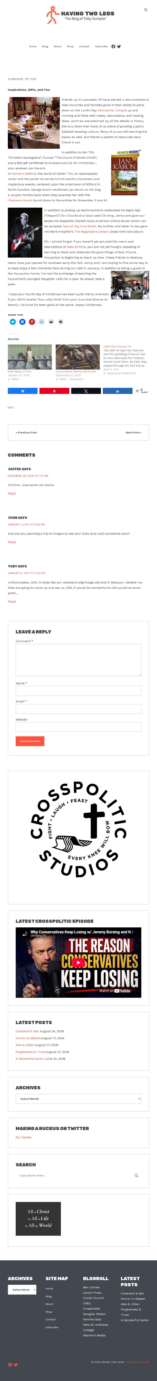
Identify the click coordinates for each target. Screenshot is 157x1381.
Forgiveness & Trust (30, 1052)
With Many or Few (19, 371)
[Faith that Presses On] (127, 360)
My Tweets (23, 1137)
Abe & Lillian (25, 1045)
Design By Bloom (138, 1362)
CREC (87, 1303)
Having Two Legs (78, 14)
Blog (49, 1296)
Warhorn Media (94, 1335)
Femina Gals (92, 1319)
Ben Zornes (91, 1287)
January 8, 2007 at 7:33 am (26, 573)
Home (49, 1288)
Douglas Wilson (94, 1314)
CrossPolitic (91, 1308)
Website (21, 719)
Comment (24, 641)
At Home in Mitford (22, 173)
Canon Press (92, 1292)
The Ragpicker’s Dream (91, 231)
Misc (11, 407)
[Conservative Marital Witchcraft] (78, 357)
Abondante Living (110, 110)
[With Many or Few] (30, 357)
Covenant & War (27, 1031)
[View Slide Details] (78, 829)
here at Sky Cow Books (79, 226)
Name (21, 683)
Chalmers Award (20, 200)
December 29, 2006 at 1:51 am (28, 475)
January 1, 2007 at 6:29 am (26, 524)
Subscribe (52, 1327)
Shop (49, 1311)
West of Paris (76, 247)
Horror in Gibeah (28, 1038)
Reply (12, 493)
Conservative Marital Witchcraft (76, 371)
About (49, 1303)
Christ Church (93, 1298)
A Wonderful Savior (30, 1058)
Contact (51, 1319)
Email (21, 701)
